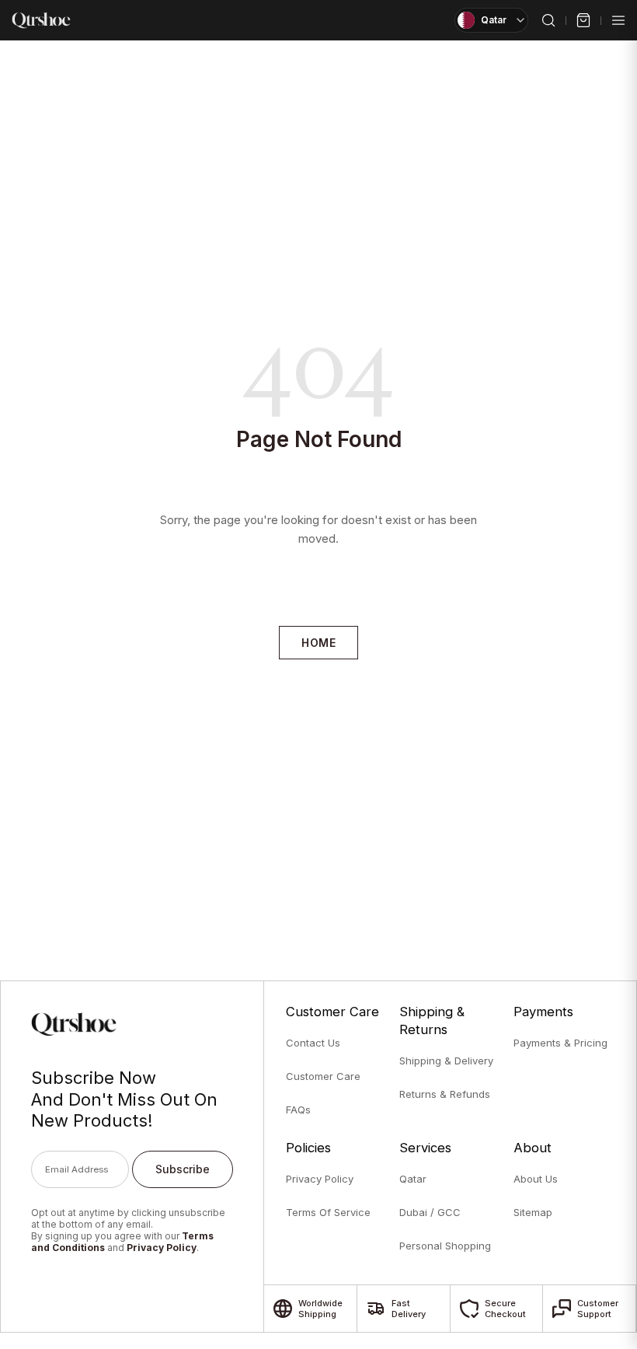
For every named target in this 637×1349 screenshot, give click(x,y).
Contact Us (313, 1042)
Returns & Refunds (444, 1094)
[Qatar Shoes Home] (41, 20)
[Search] (548, 20)
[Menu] (618, 20)
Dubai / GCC (430, 1212)
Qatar (412, 1179)
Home (318, 642)
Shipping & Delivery (446, 1060)
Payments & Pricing (560, 1042)
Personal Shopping (445, 1245)
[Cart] (583, 20)
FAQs (298, 1109)
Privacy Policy (162, 1247)
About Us (535, 1179)
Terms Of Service (328, 1212)
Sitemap (532, 1212)
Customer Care (323, 1076)
